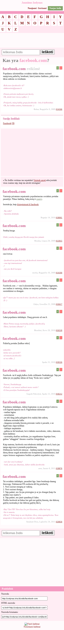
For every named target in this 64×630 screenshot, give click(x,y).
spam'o (39, 199)
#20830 (59, 522)
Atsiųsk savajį (40, 180)
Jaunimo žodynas (32, 2)
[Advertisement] (32, 42)
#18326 (59, 362)
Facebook (7, 123)
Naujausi (32, 8)
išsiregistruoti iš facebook (28, 204)
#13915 (59, 241)
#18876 (59, 468)
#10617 (59, 304)
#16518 (59, 330)
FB (13, 123)
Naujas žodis (55, 8)
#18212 (59, 394)
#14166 (59, 109)
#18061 (59, 217)
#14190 (59, 273)
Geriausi (42, 8)
